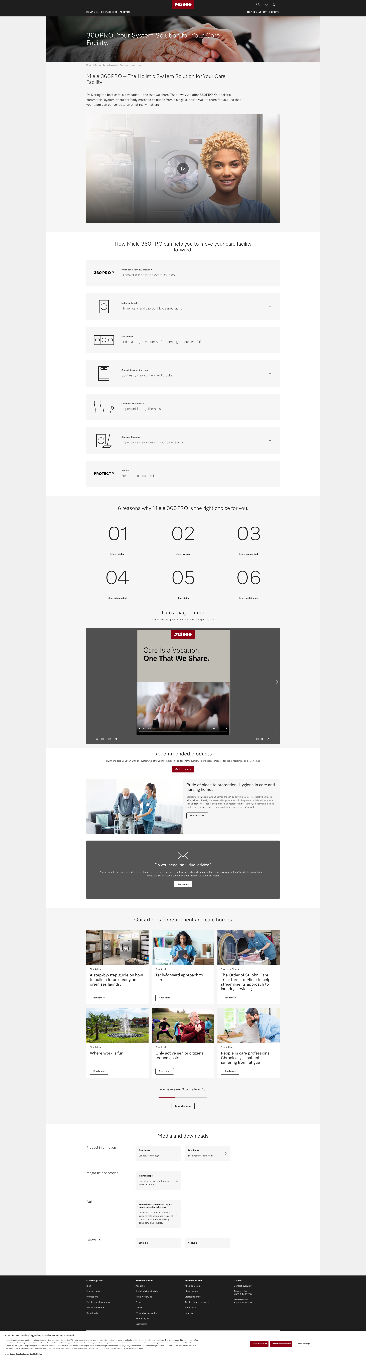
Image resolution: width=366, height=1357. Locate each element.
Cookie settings (303, 1344)
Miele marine (191, 1291)
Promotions (92, 1297)
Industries (97, 65)
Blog (88, 1286)
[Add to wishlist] (274, 4)
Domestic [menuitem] (274, 12)
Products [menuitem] (125, 12)
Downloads (92, 1313)
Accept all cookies (259, 1344)
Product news (93, 1291)
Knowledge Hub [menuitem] (109, 12)
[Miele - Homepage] (183, 4)
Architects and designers (197, 1302)
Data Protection (22, 1354)
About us (140, 1286)
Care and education (110, 65)
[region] (183, 1344)
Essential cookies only (281, 1344)
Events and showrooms (98, 1302)
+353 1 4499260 (243, 1294)
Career (139, 1308)
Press (138, 1302)
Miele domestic (192, 1286)
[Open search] (258, 4)
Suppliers (189, 1313)
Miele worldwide (144, 1297)
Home (88, 65)
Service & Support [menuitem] (256, 12)
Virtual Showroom (95, 1308)
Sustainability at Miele (147, 1291)
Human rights (142, 1319)
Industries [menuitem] (92, 12)
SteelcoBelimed (193, 1297)
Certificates (141, 1324)
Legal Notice (10, 1354)
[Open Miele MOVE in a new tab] (266, 4)
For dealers (190, 1308)
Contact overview (242, 1286)
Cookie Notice (36, 1354)
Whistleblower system (147, 1313)
